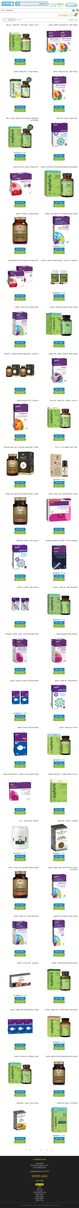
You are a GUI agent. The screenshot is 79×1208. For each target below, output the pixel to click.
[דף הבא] (25, 1150)
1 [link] (52, 1150)
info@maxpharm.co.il (37, 1171)
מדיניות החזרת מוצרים (39, 1192)
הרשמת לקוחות (39, 1198)
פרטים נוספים (59, 64)
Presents (18, 20)
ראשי (76, 20)
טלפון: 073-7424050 (39, 1167)
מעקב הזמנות (39, 1196)
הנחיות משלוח (39, 1194)
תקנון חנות (39, 1190)
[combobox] (34, 4)
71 (30, 1150)
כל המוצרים (71, 20)
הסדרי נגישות (39, 1200)
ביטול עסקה (39, 1184)
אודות (39, 1186)
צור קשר (39, 1188)
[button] (8, 4)
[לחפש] (17, 4)
